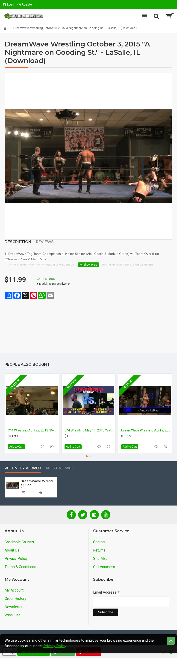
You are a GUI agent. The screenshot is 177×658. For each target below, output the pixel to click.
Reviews (45, 242)
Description (18, 242)
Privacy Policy (54, 646)
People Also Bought (27, 364)
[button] (87, 456)
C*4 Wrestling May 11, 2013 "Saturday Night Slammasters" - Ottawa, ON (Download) (89, 430)
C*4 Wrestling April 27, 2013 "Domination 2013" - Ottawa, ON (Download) (33, 430)
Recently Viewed (23, 468)
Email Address (106, 593)
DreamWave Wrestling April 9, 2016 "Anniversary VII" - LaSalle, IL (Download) (146, 430)
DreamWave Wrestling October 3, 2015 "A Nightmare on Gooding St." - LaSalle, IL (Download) (38, 481)
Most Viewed (60, 468)
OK (171, 640)
